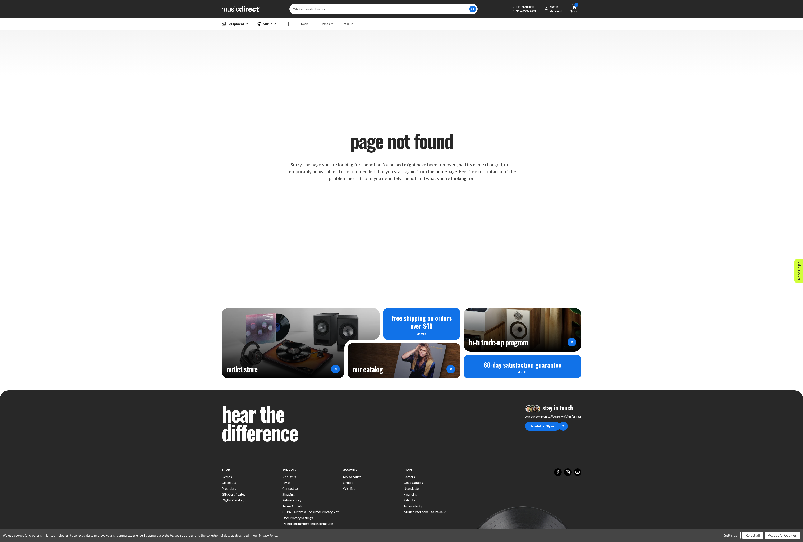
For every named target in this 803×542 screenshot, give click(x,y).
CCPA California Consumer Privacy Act (310, 512)
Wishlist (349, 488)
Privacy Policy (268, 535)
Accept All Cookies (782, 535)
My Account (352, 477)
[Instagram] (568, 472)
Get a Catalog (413, 482)
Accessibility (413, 506)
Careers (409, 477)
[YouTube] (577, 472)
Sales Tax (410, 500)
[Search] (472, 9)
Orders (348, 482)
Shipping (288, 494)
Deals (304, 24)
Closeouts (229, 482)
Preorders (229, 488)
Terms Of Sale (292, 506)
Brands (325, 24)
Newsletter (412, 488)
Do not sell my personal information (307, 523)
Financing (410, 494)
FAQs (286, 482)
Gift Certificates (233, 494)
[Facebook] (558, 472)
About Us (289, 477)
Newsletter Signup (542, 426)
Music (267, 24)
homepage (446, 171)
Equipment (235, 24)
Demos (227, 477)
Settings (730, 535)
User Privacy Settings (297, 518)
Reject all (753, 535)
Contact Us (290, 488)
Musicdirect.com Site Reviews (425, 512)
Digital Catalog (233, 500)
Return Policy (292, 500)
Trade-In (347, 24)
